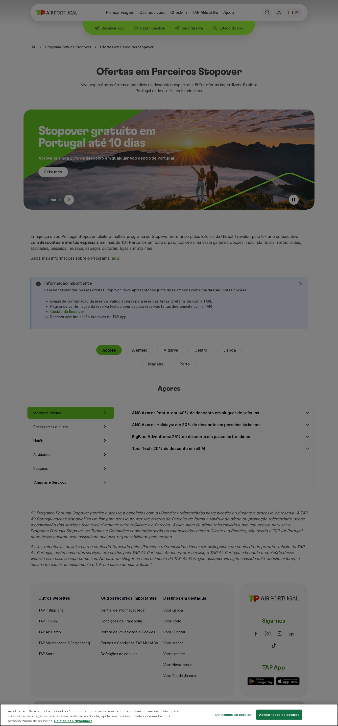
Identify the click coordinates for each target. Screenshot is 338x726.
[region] (169, 715)
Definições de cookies (233, 714)
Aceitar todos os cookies (279, 714)
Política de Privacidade (73, 721)
